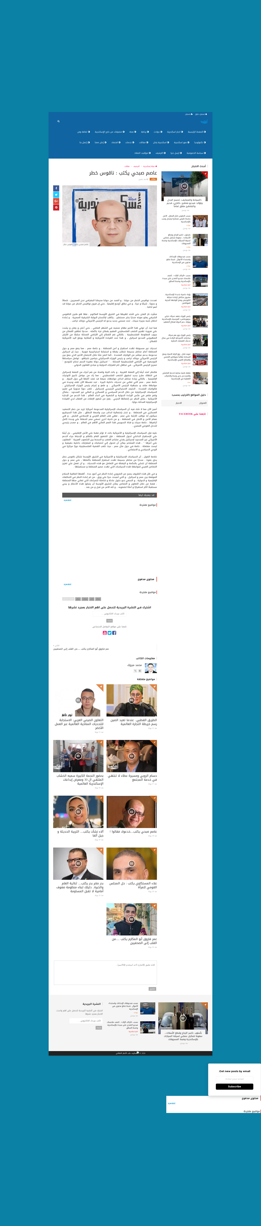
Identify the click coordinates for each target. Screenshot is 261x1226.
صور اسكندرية (180, 142)
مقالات (142, 142)
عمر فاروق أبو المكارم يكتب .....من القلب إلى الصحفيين (81, 649)
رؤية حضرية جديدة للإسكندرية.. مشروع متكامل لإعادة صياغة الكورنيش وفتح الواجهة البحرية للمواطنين (177, 299)
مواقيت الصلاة (142, 153)
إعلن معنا (100, 142)
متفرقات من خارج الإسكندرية (109, 132)
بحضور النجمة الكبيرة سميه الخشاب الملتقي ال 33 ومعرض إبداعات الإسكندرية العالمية (80, 779)
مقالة (98, 599)
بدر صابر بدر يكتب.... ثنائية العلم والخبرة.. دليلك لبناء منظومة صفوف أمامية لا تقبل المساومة (79, 887)
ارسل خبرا (175, 153)
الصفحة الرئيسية (196, 132)
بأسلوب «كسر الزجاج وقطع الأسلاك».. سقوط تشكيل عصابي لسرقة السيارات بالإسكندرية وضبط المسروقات (176, 239)
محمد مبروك (134, 665)
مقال (78, 599)
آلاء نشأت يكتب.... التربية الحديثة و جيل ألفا (80, 833)
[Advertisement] (170, 56)
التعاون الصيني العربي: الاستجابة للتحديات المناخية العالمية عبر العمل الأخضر (79, 724)
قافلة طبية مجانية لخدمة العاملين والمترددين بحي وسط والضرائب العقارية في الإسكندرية (176, 376)
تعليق (152, 989)
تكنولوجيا (199, 142)
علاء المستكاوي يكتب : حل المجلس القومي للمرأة (133, 885)
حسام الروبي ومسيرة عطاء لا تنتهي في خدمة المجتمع (132, 777)
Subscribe (234, 1086)
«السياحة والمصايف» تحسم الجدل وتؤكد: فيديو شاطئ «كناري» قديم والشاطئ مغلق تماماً (185, 203)
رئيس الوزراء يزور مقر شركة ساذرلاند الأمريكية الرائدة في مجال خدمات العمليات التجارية (176, 338)
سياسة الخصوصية (195, 153)
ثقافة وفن (82, 132)
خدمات (128, 142)
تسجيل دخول (200, 114)
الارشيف (160, 153)
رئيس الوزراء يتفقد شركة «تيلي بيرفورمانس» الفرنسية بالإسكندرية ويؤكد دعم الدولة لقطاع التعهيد (176, 319)
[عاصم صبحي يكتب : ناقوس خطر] (109, 216)
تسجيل (188, 114)
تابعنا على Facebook (192, 414)
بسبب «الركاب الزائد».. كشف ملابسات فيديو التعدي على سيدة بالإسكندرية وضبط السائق (176, 278)
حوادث (157, 132)
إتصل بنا (83, 142)
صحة (131, 132)
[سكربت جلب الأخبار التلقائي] (127, 1053)
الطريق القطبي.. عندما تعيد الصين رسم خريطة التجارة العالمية (134, 722)
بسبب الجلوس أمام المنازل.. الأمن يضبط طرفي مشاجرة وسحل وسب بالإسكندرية (176, 219)
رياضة (144, 132)
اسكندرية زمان (160, 142)
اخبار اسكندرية (174, 132)
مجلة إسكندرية (149, 166)
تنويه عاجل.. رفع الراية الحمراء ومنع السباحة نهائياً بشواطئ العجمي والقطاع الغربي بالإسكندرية (176, 357)
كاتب (91, 599)
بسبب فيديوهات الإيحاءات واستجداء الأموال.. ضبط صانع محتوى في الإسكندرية (178, 259)
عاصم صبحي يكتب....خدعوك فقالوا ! (133, 831)
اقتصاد (115, 142)
